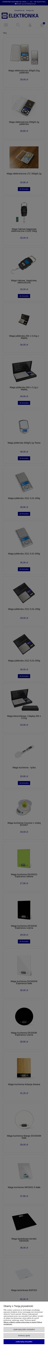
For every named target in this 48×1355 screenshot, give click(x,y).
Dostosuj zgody (24, 1335)
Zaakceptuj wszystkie (24, 1342)
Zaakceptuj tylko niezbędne (24, 1329)
